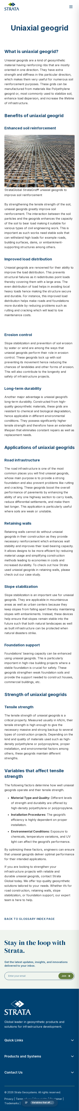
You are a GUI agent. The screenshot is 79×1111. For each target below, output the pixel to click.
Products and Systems (22, 1056)
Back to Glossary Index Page (29, 919)
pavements (35, 492)
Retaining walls (14, 532)
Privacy (8, 1098)
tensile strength (45, 204)
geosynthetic (56, 60)
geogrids (22, 60)
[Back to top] (71, 1103)
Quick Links (13, 1040)
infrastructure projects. (34, 376)
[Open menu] (71, 6)
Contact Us (13, 1072)
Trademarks (11, 1103)
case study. (33, 574)
